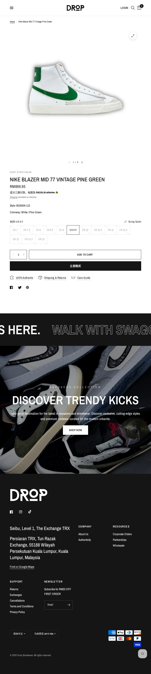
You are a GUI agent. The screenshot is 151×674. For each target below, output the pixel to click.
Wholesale (118, 545)
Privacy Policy (17, 612)
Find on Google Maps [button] (22, 566)
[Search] (133, 8)
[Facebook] (14, 512)
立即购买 (75, 266)
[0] (138, 8)
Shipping (13, 197)
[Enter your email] (69, 605)
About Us (83, 534)
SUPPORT (16, 581)
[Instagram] (23, 512)
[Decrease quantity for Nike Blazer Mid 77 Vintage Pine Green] (13, 254)
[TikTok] (32, 511)
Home (12, 21)
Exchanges (16, 595)
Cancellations (17, 600)
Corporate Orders (122, 534)
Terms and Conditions (21, 606)
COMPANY (85, 526)
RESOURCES (121, 526)
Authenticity (84, 540)
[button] (75, 430)
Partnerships (119, 540)
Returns (14, 589)
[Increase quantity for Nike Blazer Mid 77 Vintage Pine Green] (24, 254)
